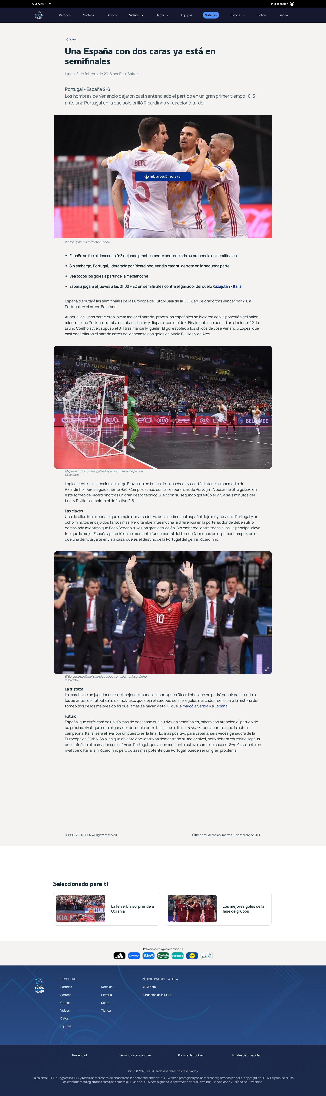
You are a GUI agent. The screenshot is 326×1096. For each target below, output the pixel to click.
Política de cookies (191, 1055)
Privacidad (79, 1055)
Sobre (105, 1003)
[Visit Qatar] (207, 955)
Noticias (106, 987)
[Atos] (148, 955)
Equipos (65, 1026)
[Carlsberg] (163, 955)
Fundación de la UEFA (156, 995)
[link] (65, 15)
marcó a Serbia (195, 706)
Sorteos (65, 995)
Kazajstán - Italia (227, 286)
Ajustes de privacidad (246, 1055)
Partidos (66, 987)
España (221, 706)
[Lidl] (192, 955)
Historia (106, 995)
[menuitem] (66, 15)
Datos (64, 1018)
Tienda (106, 1010)
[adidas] (119, 955)
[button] (136, 15)
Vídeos (65, 1010)
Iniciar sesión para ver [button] (166, 176)
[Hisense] (177, 955)
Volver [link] (72, 39)
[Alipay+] (134, 955)
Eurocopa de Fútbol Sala (40, 15)
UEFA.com (149, 987)
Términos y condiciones (135, 1055)
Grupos (65, 1003)
